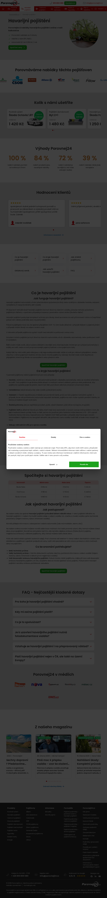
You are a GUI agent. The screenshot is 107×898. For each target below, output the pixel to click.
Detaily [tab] (53, 437)
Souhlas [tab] (22, 437)
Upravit (52, 464)
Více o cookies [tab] (85, 437)
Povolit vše (84, 464)
